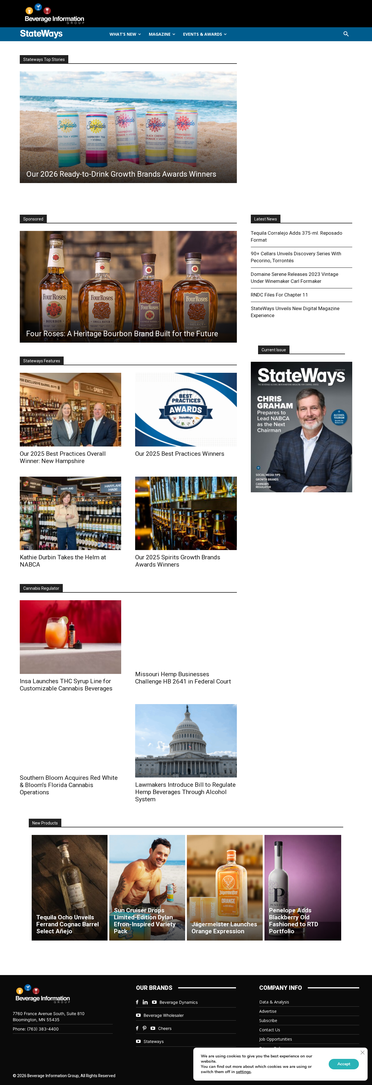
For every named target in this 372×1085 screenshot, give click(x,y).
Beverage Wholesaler (164, 1015)
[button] (346, 34)
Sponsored (33, 219)
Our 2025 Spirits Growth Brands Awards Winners (177, 561)
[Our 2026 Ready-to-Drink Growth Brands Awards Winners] (128, 127)
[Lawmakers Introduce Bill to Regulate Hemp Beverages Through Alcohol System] (186, 740)
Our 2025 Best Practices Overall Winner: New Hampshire (63, 457)
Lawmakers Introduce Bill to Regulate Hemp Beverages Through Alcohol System (185, 792)
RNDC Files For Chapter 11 (279, 295)
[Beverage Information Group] (74, 13)
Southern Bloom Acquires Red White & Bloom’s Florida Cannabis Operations (69, 785)
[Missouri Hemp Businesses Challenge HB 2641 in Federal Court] (186, 633)
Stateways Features (41, 361)
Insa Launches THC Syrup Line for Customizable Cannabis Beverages (66, 685)
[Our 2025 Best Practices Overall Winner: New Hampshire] (70, 409)
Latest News (265, 219)
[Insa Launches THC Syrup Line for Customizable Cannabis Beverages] (70, 637)
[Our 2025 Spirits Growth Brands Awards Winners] (186, 513)
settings (243, 1072)
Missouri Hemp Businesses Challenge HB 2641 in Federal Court (183, 678)
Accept (343, 1064)
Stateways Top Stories (44, 59)
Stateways (154, 1041)
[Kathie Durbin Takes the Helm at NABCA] (70, 513)
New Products (45, 823)
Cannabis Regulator (41, 588)
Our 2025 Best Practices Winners (179, 453)
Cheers (164, 1028)
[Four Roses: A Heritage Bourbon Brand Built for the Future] (128, 287)
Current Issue (274, 350)
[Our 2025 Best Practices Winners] (186, 409)
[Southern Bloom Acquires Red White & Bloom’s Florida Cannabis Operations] (70, 737)
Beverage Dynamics (179, 1002)
